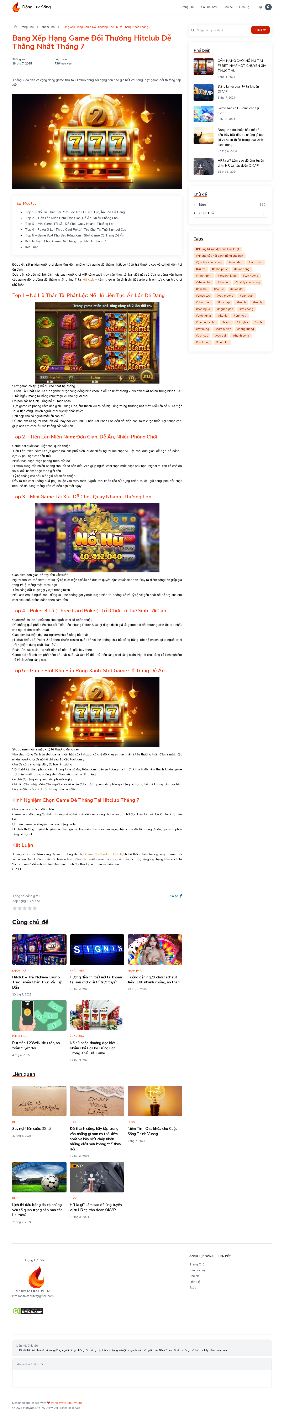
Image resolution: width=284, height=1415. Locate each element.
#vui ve (200, 269)
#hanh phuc (220, 269)
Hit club (88, 279)
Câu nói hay (209, 7)
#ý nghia (242, 322)
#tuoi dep (223, 302)
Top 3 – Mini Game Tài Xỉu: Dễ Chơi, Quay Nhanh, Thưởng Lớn (69, 224)
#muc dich (255, 262)
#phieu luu (203, 296)
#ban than (246, 296)
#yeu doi (220, 336)
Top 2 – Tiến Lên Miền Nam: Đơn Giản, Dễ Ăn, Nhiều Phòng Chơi (71, 218)
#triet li (241, 302)
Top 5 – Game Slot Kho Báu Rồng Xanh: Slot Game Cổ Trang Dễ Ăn (74, 235)
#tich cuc (202, 336)
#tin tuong (203, 342)
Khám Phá (48, 27)
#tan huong (250, 276)
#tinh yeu (240, 316)
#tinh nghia (203, 316)
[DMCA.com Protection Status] (142, 1311)
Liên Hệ (244, 7)
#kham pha (203, 282)
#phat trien (203, 302)
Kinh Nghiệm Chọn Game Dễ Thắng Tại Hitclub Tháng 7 (65, 241)
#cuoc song (241, 269)
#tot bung (202, 329)
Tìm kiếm (260, 30)
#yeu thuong (225, 296)
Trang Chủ (188, 7)
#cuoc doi (236, 289)
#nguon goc (225, 309)
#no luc (219, 289)
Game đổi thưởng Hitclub (103, 854)
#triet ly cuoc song (247, 282)
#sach (226, 322)
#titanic (222, 316)
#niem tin (222, 342)
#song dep (235, 262)
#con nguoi (203, 309)
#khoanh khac (227, 276)
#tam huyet (223, 329)
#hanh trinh (203, 276)
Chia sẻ (173, 896)
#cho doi (222, 282)
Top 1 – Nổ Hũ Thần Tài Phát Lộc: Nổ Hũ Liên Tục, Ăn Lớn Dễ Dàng (75, 212)
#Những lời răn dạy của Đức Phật (217, 249)
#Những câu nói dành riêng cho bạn (219, 256)
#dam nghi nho (206, 322)
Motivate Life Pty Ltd (68, 1403)
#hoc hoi (201, 289)
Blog (259, 7)
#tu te (259, 322)
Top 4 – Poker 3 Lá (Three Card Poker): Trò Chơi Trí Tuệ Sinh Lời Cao (75, 229)
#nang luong (245, 329)
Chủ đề (228, 7)
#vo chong (246, 309)
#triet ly (257, 302)
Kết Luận (31, 247)
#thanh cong (240, 336)
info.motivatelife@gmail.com (33, 1296)
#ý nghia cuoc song (209, 262)
